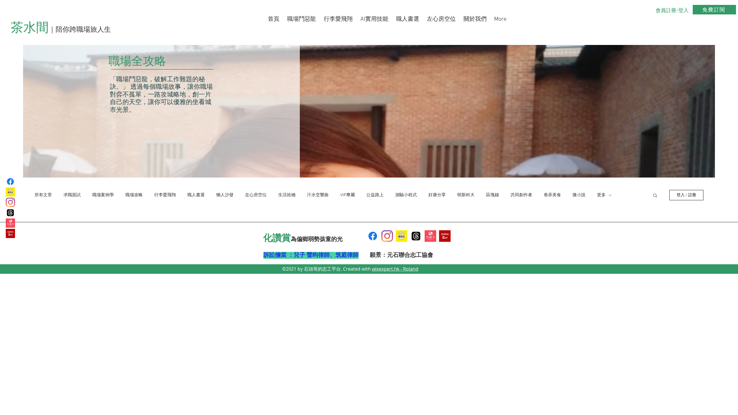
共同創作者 (521, 195)
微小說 (579, 195)
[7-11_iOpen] (10, 233)
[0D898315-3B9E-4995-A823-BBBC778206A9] (401, 236)
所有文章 (43, 195)
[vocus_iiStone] (430, 236)
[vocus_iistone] (10, 223)
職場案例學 (103, 195)
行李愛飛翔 (165, 195)
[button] (655, 196)
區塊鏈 (492, 195)
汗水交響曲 (318, 195)
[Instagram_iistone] (10, 202)
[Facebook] (10, 181)
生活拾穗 (286, 195)
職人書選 (196, 195)
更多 (601, 195)
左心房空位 (256, 195)
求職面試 (72, 195)
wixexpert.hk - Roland (395, 269)
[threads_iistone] (10, 212)
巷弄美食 (552, 195)
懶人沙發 (225, 195)
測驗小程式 (406, 195)
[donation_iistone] (10, 192)
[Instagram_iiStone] (387, 236)
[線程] (416, 236)
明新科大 (466, 195)
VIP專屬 (347, 195)
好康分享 (437, 195)
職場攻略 (134, 195)
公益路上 (375, 195)
